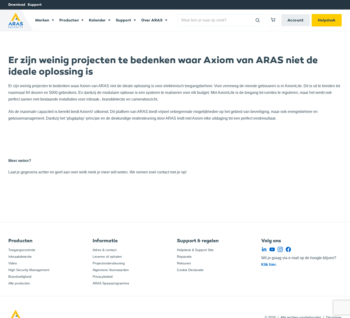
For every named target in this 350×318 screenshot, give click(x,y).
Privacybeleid (103, 276)
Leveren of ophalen (107, 256)
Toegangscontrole (21, 250)
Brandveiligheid (19, 276)
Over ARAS (152, 20)
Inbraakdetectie (20, 256)
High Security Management (28, 270)
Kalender (97, 20)
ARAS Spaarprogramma (111, 283)
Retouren (184, 263)
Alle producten (19, 283)
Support (35, 5)
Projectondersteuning (109, 263)
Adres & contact (104, 250)
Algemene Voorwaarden (111, 270)
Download (16, 5)
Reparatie (184, 256)
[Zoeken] (257, 20)
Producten (69, 20)
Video (12, 263)
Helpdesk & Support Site (195, 250)
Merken (42, 20)
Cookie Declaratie (190, 270)
